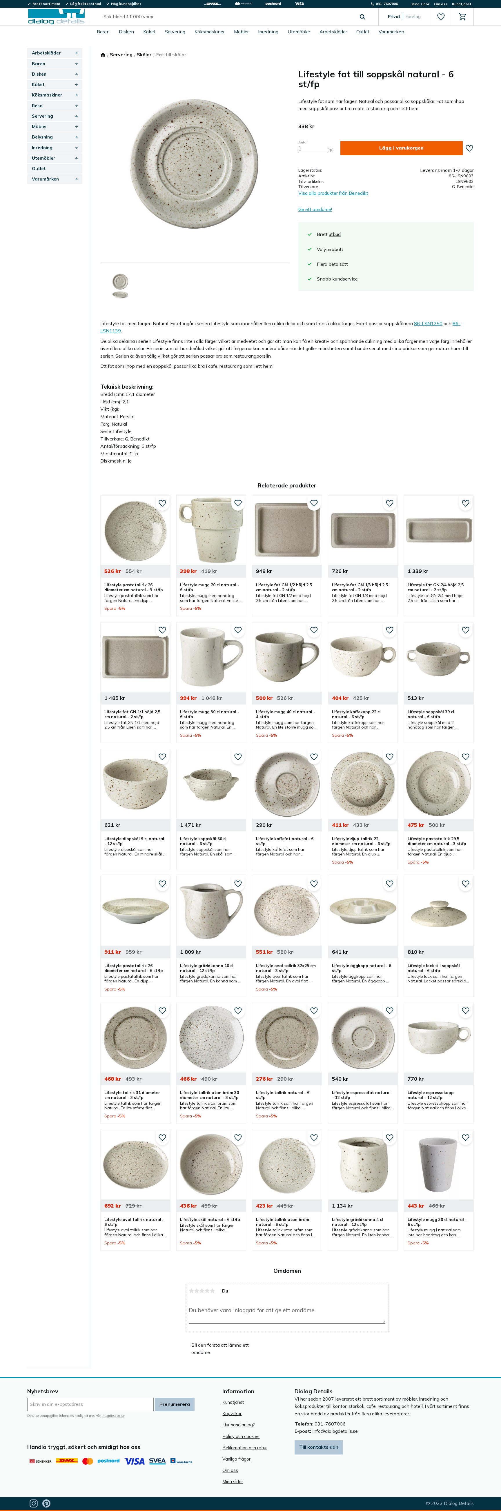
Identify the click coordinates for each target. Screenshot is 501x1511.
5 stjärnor (212, 1290)
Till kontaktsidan (318, 1447)
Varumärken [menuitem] (391, 31)
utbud (335, 234)
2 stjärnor (196, 1290)
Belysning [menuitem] (42, 137)
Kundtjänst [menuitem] (461, 4)
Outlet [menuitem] (362, 31)
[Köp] (401, 148)
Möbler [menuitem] (241, 31)
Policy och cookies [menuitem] (240, 1436)
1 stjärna (191, 1290)
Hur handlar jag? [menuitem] (238, 1425)
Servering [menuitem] (175, 31)
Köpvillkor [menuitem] (232, 1413)
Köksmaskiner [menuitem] (210, 31)
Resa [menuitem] (37, 105)
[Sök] (362, 17)
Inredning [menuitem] (268, 31)
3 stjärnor (201, 1290)
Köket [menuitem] (149, 31)
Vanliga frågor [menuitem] (236, 1459)
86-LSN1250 (428, 323)
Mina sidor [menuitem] (420, 4)
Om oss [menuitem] (440, 4)
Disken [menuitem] (126, 31)
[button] (441, 17)
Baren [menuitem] (103, 31)
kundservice (345, 279)
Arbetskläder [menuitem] (333, 31)
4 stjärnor (207, 1290)
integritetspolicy (113, 1416)
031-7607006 (330, 1424)
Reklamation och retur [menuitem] (244, 1447)
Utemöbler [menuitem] (299, 31)
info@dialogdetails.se (335, 1431)
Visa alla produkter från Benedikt (333, 193)
